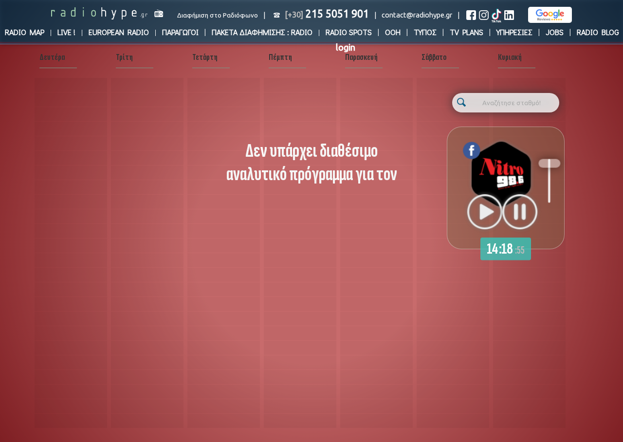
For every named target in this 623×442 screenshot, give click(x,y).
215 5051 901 (327, 13)
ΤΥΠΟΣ (425, 32)
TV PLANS (466, 32)
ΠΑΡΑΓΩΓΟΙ (180, 32)
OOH (393, 32)
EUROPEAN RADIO (119, 32)
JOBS (555, 32)
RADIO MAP (24, 32)
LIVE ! (66, 32)
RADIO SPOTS (349, 32)
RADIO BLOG (598, 32)
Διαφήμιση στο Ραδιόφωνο (217, 15)
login (345, 47)
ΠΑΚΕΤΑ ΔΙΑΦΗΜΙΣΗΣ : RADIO (262, 32)
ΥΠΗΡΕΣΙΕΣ (514, 32)
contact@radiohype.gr (417, 15)
